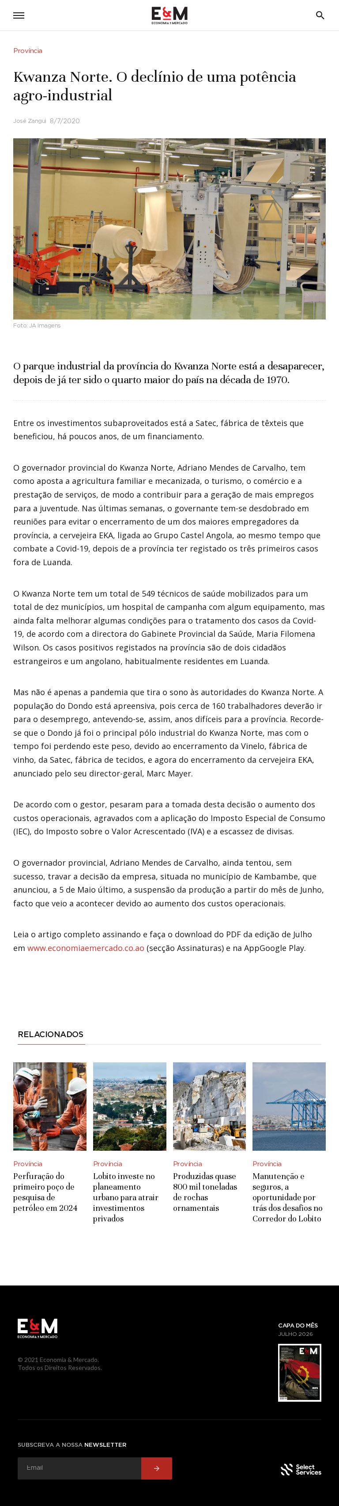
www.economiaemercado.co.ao (85, 948)
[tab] (51, 1036)
